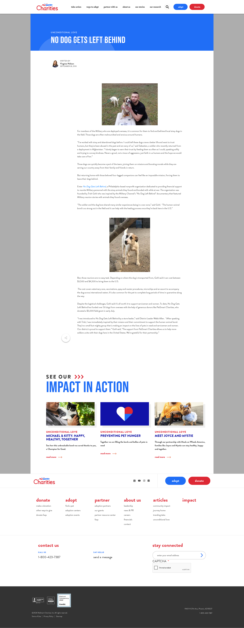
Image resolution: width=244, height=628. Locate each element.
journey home (159, 510)
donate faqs (41, 515)
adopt (180, 7)
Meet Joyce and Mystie (174, 435)
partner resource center (105, 515)
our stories (140, 7)
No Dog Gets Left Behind (94, 186)
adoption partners (103, 505)
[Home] (47, 6)
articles (160, 500)
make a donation (43, 505)
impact (189, 500)
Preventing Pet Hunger (120, 435)
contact (127, 524)
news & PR (129, 510)
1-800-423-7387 (49, 557)
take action (76, 7)
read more (51, 457)
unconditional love (64, 32)
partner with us (111, 7)
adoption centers (72, 510)
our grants (99, 510)
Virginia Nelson (67, 63)
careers (127, 515)
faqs (96, 519)
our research (155, 7)
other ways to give (44, 510)
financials (128, 519)
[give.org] (39, 600)
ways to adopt (92, 7)
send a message (102, 557)
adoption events (72, 515)
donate (197, 7)
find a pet (69, 505)
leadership (128, 505)
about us (126, 7)
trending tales (159, 515)
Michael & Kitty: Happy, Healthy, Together (65, 437)
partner (102, 500)
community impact (161, 505)
